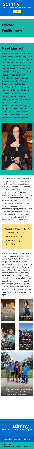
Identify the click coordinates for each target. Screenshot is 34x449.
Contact (27, 439)
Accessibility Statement (12, 439)
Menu (18, 11)
